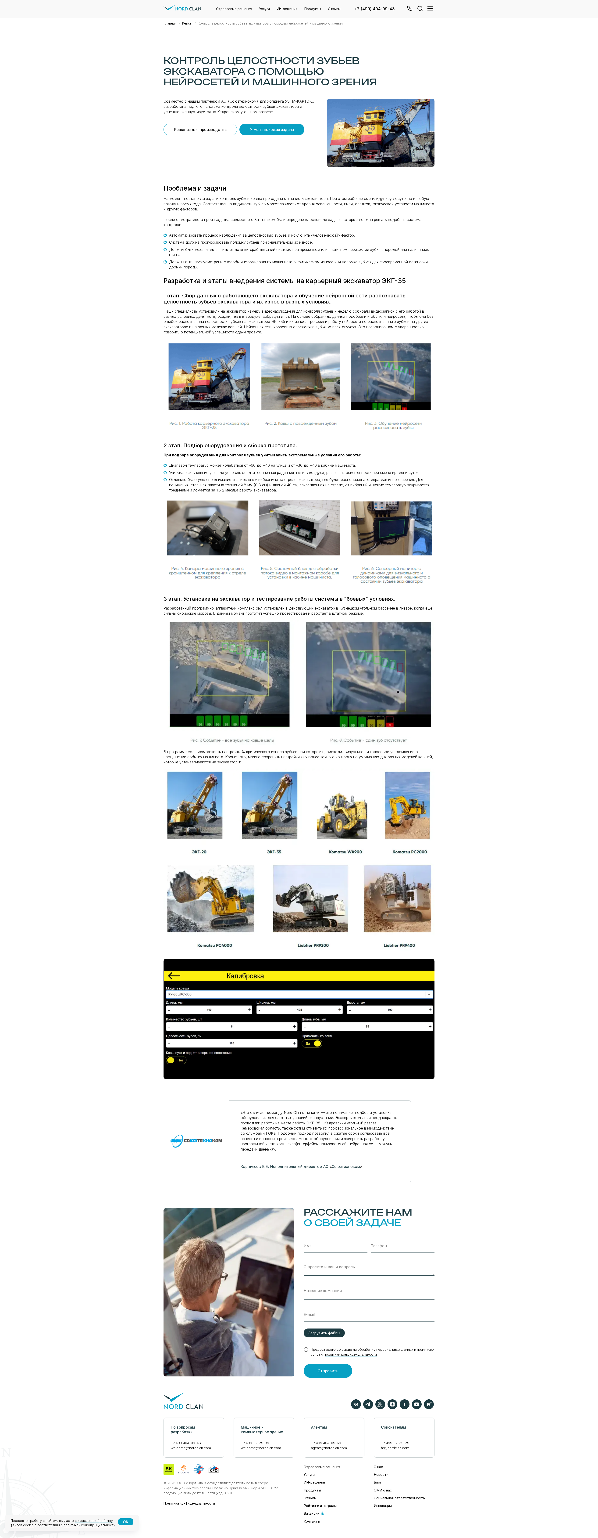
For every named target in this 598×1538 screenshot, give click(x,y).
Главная (170, 23)
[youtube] (417, 1408)
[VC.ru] (380, 1408)
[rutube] (429, 1408)
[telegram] (368, 1408)
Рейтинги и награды (320, 1505)
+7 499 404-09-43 (186, 1443)
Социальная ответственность (399, 1498)
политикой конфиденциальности (89, 1525)
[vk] (356, 1408)
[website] (419, 8)
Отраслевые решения (234, 9)
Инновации (383, 1505)
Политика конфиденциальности (189, 1503)
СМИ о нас (383, 1490)
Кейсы (187, 23)
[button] (409, 8)
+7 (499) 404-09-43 (374, 8)
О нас (378, 1467)
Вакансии (311, 1513)
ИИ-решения (287, 9)
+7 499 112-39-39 (255, 1443)
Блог (377, 1482)
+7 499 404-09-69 (326, 1443)
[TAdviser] (404, 1408)
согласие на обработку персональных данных (375, 1349)
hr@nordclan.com (395, 1448)
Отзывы (334, 9)
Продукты (312, 9)
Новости (381, 1474)
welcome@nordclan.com (191, 1448)
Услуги (264, 9)
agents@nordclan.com (329, 1448)
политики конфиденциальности (351, 1354)
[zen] (392, 1408)
